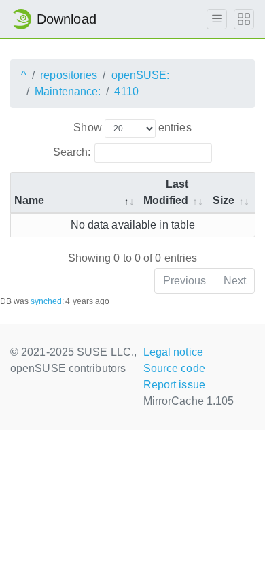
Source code (174, 368)
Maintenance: (68, 91)
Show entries (132, 127)
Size (223, 200)
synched (47, 301)
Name (29, 200)
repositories (68, 75)
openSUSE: (140, 75)
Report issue (174, 384)
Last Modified (165, 192)
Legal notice (173, 352)
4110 (126, 91)
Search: (72, 152)
